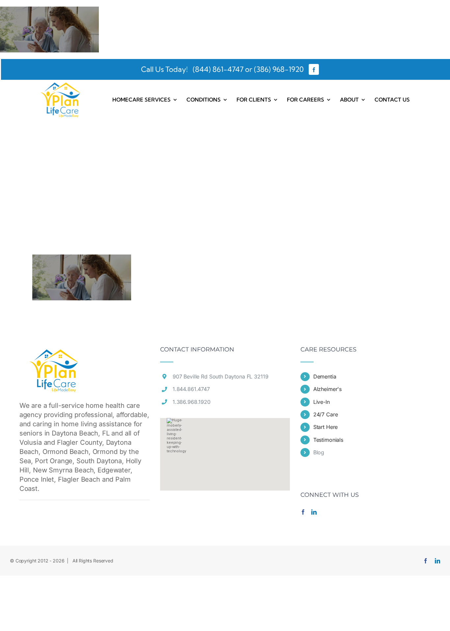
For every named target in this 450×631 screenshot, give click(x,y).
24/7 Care (325, 414)
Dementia (324, 376)
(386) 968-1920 (279, 69)
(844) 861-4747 (217, 69)
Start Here (325, 427)
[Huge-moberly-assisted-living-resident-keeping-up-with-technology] (49, 11)
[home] (54, 351)
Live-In (321, 402)
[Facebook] (303, 512)
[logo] (60, 83)
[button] (225, 450)
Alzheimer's (327, 389)
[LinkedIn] (314, 512)
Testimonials (328, 439)
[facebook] (314, 69)
